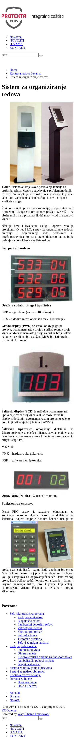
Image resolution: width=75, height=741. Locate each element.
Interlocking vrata (29, 649)
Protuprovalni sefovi (30, 617)
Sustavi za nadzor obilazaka (27, 671)
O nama (15, 696)
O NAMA (16, 44)
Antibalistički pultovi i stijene (36, 660)
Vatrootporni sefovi (30, 628)
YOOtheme (9, 710)
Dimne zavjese (27, 653)
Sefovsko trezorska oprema (27, 613)
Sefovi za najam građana (33, 642)
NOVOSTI (17, 40)
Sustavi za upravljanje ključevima (31, 668)
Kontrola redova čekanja (25, 73)
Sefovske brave (27, 635)
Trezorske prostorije (30, 639)
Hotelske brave (27, 682)
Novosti (15, 700)
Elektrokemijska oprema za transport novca (45, 657)
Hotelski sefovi (27, 686)
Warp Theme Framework (33, 714)
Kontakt (15, 692)
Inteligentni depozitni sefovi (35, 624)
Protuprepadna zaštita (23, 646)
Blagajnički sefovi (29, 621)
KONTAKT (17, 47)
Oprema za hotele (21, 678)
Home (13, 69)
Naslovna (16, 37)
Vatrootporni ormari (30, 631)
